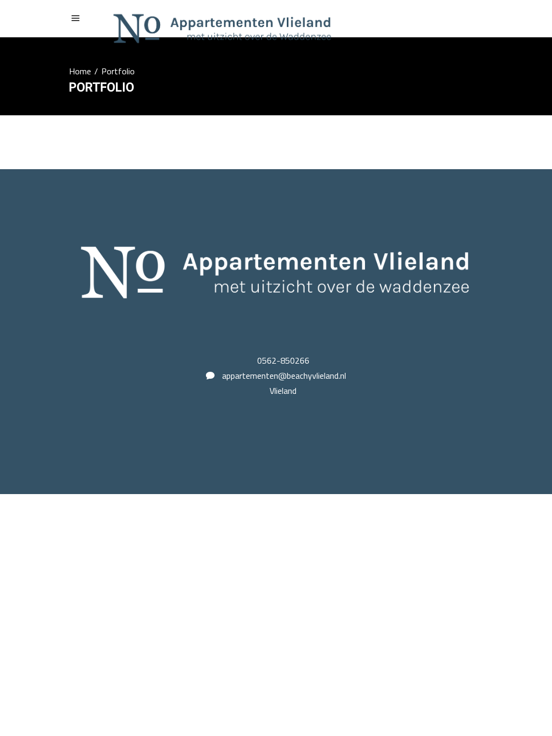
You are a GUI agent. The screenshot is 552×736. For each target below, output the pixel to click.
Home (80, 71)
